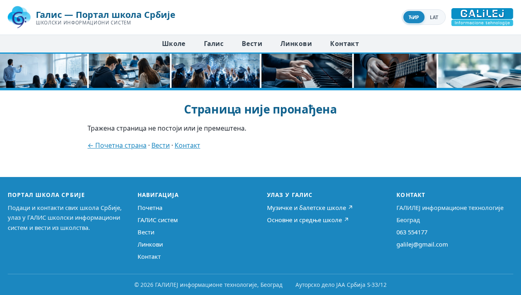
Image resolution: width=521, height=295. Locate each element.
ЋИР (414, 17)
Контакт (344, 43)
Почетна (150, 207)
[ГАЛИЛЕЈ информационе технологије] (482, 17)
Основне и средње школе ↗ (308, 220)
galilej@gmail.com (422, 244)
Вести (252, 43)
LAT (434, 17)
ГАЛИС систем (158, 220)
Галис (213, 43)
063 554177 (411, 232)
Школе (174, 43)
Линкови (296, 43)
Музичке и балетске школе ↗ (310, 207)
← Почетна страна (117, 145)
